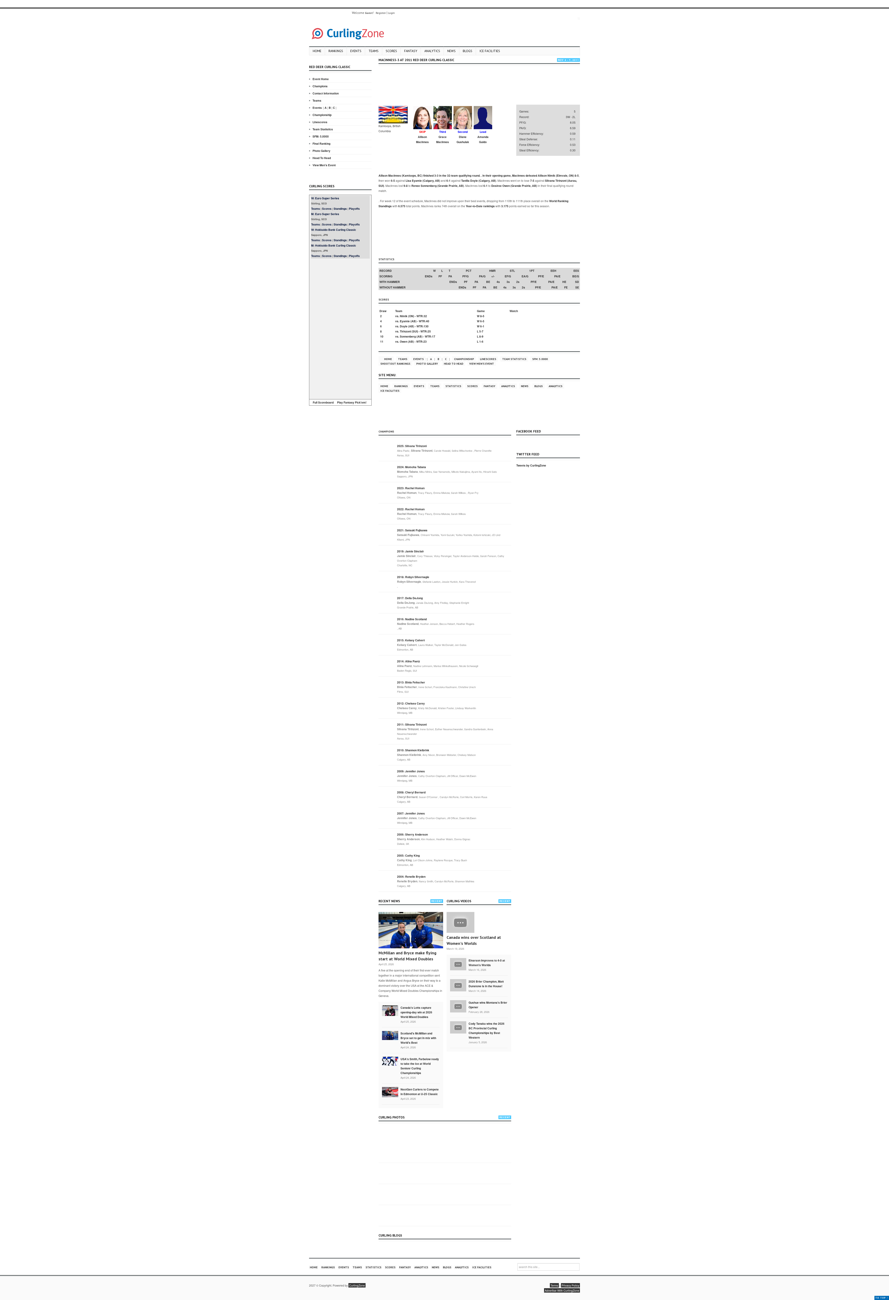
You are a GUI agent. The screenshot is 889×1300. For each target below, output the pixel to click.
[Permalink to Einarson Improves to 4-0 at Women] (458, 963)
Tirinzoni (405, 331)
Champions (320, 86)
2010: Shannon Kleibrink (413, 750)
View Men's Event (324, 165)
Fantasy (410, 51)
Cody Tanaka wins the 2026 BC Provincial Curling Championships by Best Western (486, 1030)
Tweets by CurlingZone (531, 465)
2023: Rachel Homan (411, 488)
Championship (322, 115)
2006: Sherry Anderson (412, 834)
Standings (340, 209)
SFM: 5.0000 (321, 136)
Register (381, 13)
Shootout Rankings (395, 363)
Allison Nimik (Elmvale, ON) (556, 175)
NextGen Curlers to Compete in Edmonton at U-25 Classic (420, 1091)
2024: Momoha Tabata (411, 467)
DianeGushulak (463, 139)
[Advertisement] (340, 328)
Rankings (336, 51)
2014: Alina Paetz (408, 661)
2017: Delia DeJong (410, 598)
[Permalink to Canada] (390, 1010)
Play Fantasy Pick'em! (351, 402)
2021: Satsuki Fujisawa (412, 530)
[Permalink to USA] (390, 1060)
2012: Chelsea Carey (411, 703)
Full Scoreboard (323, 402)
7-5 (532, 181)
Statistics (453, 386)
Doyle (403, 326)
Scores (391, 51)
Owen (403, 341)
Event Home (321, 79)
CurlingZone (357, 1285)
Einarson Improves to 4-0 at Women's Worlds (487, 962)
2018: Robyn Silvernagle (413, 577)
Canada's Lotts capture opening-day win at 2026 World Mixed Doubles (416, 1012)
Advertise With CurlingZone (562, 1290)
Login (391, 13)
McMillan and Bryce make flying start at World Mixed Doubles (407, 956)
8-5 (577, 175)
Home (317, 51)
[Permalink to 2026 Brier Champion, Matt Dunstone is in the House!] (458, 984)
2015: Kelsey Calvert (411, 640)
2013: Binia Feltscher (411, 682)
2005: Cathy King (408, 855)
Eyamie (405, 321)
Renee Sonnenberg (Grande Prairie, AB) (437, 186)
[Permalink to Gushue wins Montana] (458, 1005)
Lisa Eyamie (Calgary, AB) (423, 181)
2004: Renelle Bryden (411, 876)
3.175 (504, 206)
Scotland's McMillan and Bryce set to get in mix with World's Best (418, 1038)
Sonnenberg (408, 336)
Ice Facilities (489, 51)
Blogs (467, 51)
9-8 (406, 186)
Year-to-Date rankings (480, 206)
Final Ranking (321, 143)
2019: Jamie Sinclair (410, 551)
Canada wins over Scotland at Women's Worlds (474, 940)
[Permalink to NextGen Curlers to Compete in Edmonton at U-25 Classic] (390, 1091)
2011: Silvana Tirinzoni (412, 724)
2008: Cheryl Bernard (411, 792)
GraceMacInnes (442, 139)
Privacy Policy (570, 1285)
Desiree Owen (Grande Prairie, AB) (514, 186)
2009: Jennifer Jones (411, 771)
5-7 (481, 331)
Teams (374, 51)
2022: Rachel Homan (411, 509)
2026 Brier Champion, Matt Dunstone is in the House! (486, 983)
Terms (554, 1285)
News (451, 51)
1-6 (481, 341)
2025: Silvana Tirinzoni (412, 446)
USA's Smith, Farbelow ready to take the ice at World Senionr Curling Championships (420, 1066)
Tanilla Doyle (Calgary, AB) (478, 181)
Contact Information (326, 93)
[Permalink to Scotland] (390, 1035)
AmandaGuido (482, 139)
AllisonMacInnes (422, 139)
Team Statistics (323, 129)
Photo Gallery (321, 151)
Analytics (432, 51)
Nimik (403, 316)
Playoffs (354, 209)
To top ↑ (881, 1297)
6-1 (448, 181)
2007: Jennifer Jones (411, 813)
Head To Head (322, 158)
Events (355, 51)
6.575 (401, 206)
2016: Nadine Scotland (412, 619)
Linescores (320, 122)
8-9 (481, 336)
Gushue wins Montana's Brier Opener (488, 1004)
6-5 (393, 181)
